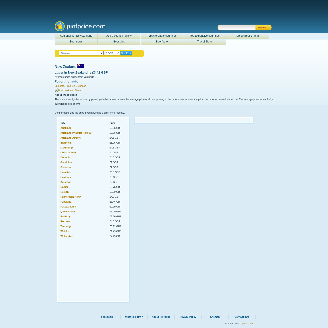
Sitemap (215, 316)
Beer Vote (162, 41)
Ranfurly (65, 216)
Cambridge (66, 147)
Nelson (64, 191)
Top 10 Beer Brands (247, 35)
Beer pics (119, 41)
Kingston (65, 182)
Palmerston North (70, 196)
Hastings (65, 177)
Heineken (70, 86)
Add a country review (119, 35)
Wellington (66, 236)
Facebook (107, 316)
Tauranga (65, 226)
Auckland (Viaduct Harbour (76, 132)
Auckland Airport (70, 137)
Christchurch (68, 152)
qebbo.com (247, 323)
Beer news (76, 41)
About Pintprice (161, 316)
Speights (59, 86)
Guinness (81, 86)
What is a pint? (134, 316)
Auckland (66, 128)
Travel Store (204, 41)
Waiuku (64, 231)
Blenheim (66, 142)
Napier (64, 187)
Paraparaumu (68, 206)
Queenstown (68, 211)
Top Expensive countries (205, 35)
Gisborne (65, 167)
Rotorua (65, 221)
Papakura (65, 201)
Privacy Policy (188, 316)
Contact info (242, 316)
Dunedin (65, 157)
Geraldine (66, 162)
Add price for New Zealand (76, 35)
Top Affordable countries (161, 35)
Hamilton (65, 172)
